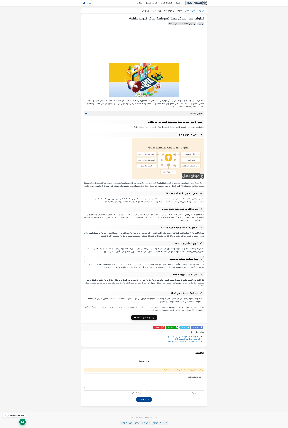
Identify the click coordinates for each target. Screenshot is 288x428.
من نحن (138, 422)
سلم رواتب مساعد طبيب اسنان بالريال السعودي (184, 336)
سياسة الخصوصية (160, 422)
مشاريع (140, 3)
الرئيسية (202, 10)
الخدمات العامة (166, 3)
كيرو (199, 24)
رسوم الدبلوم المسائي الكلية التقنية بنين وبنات (184, 341)
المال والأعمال (152, 3)
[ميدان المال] (196, 3)
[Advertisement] (144, 42)
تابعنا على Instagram (144, 317)
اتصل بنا (147, 422)
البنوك (178, 3)
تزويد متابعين (126, 422)
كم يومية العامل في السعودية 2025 (187, 339)
